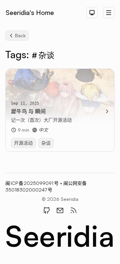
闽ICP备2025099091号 (32, 183)
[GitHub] (47, 210)
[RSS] (73, 210)
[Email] (60, 210)
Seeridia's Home (30, 12)
